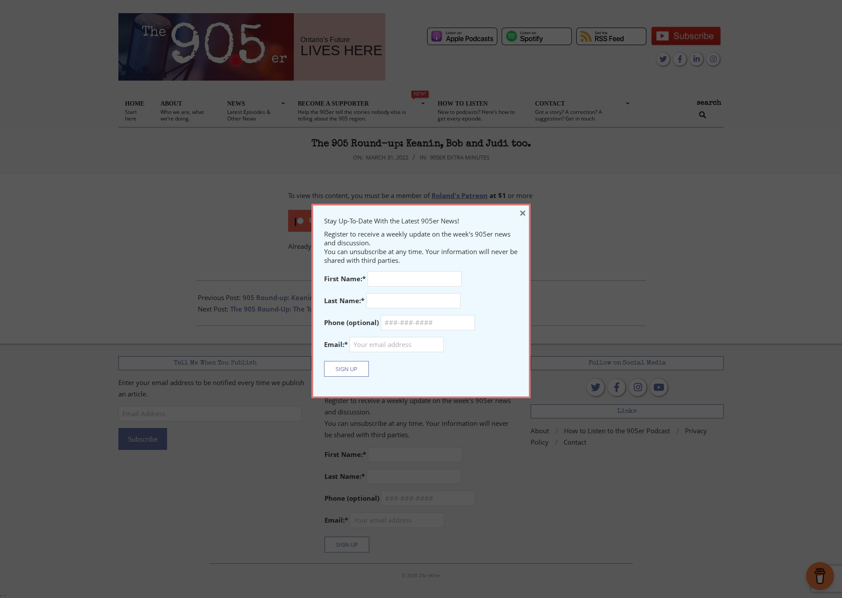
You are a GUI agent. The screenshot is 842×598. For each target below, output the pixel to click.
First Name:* (345, 278)
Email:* (337, 344)
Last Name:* (344, 300)
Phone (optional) (351, 322)
